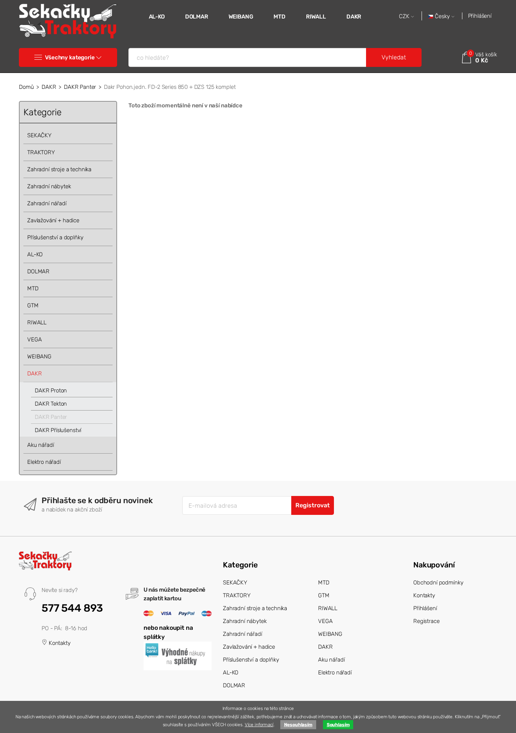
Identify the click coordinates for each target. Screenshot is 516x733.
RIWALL (316, 16)
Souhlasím (338, 724)
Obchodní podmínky (438, 582)
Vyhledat (394, 57)
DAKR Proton (51, 390)
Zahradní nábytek (49, 186)
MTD (279, 16)
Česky (442, 16)
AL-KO (157, 16)
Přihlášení (480, 15)
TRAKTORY (41, 152)
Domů (26, 87)
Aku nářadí (40, 445)
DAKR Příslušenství (58, 430)
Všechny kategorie (70, 57)
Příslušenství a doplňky (55, 237)
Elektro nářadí (44, 462)
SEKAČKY (39, 135)
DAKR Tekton (51, 403)
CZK (405, 16)
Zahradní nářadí (46, 203)
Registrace (426, 621)
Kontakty (59, 643)
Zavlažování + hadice (53, 220)
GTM (33, 305)
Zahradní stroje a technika (59, 169)
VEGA (34, 339)
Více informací (259, 724)
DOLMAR (196, 16)
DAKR (353, 16)
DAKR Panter (80, 87)
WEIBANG (241, 16)
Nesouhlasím (298, 724)
